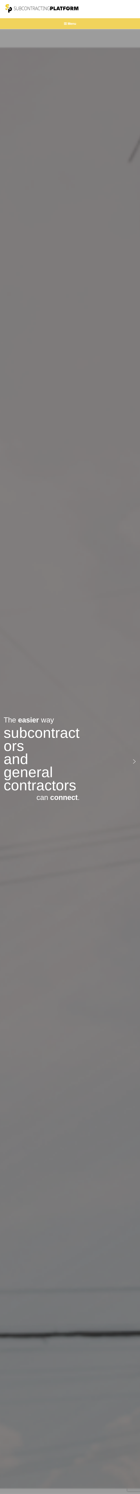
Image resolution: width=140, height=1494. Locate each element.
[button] (6, 761)
